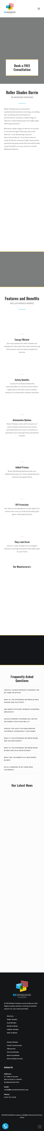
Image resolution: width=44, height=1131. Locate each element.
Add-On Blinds (12, 1033)
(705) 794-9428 (10, 1097)
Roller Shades (12, 1019)
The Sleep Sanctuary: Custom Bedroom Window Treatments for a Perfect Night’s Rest (22, 946)
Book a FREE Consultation (22, 276)
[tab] (22, 691)
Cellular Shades (13, 1029)
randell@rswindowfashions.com (16, 1090)
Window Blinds (12, 1026)
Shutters (10, 1016)
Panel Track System (14, 1045)
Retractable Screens (15, 1059)
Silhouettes (11, 1049)
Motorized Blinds (13, 1055)
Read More (12, 839)
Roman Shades (12, 1042)
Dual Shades (11, 1023)
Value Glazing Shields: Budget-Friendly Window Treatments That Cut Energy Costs (21, 887)
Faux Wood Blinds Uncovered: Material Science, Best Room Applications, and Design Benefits (21, 826)
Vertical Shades (13, 1052)
